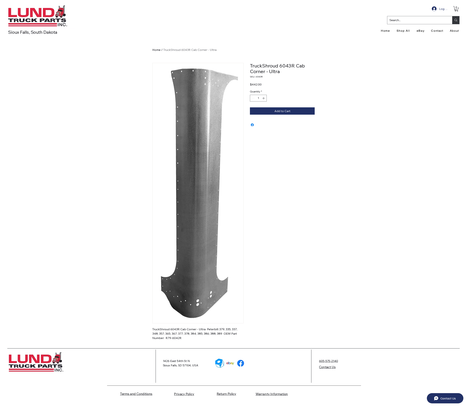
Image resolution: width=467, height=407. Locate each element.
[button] (456, 8)
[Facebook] (240, 363)
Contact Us (327, 367)
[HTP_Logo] (219, 363)
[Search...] (455, 20)
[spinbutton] (258, 98)
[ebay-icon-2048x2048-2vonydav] (230, 363)
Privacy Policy (184, 394)
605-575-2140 (328, 361)
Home (156, 50)
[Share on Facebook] (252, 125)
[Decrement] (252, 98)
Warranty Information (272, 394)
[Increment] (264, 98)
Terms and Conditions (136, 394)
